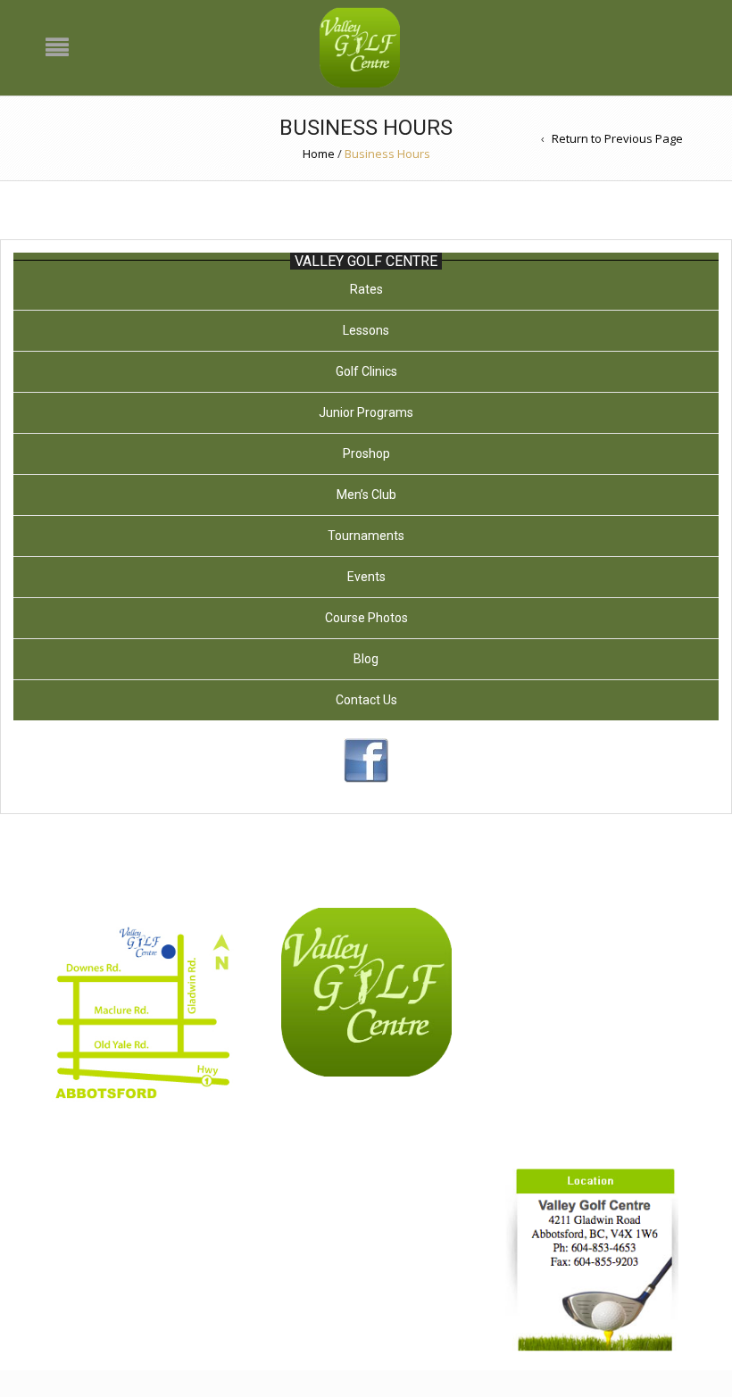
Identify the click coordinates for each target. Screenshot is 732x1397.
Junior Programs (366, 412)
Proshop (366, 453)
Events (366, 577)
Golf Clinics (366, 371)
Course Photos (366, 618)
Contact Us (366, 700)
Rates (366, 289)
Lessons (366, 330)
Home (319, 154)
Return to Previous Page (617, 138)
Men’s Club (366, 494)
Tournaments (366, 535)
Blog (366, 659)
